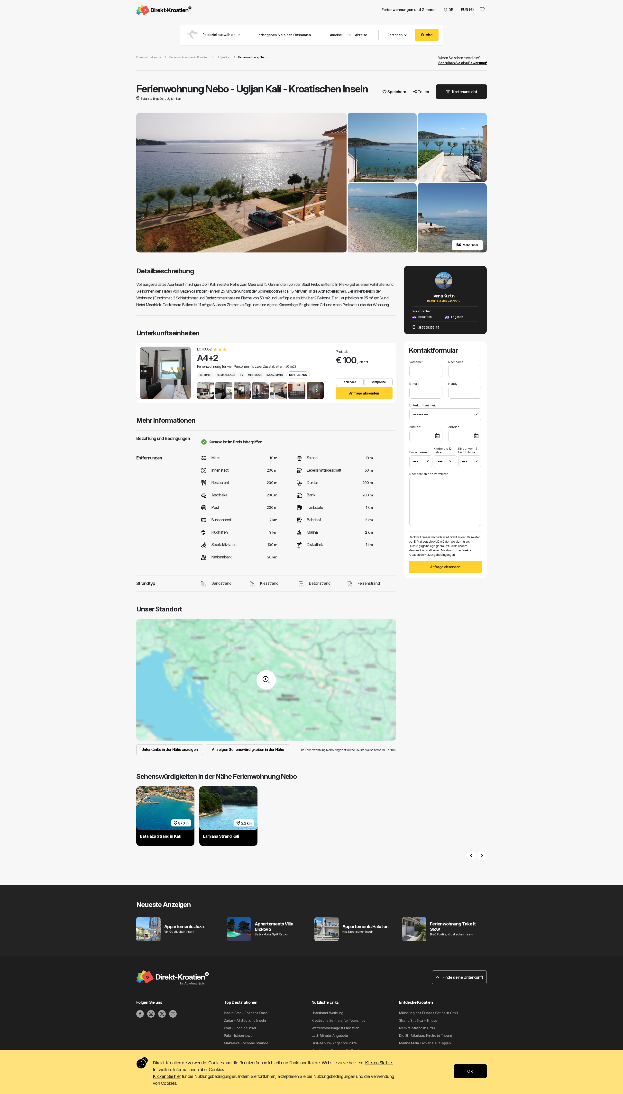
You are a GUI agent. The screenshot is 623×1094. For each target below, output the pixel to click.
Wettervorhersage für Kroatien (335, 1028)
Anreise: (415, 427)
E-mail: (414, 384)
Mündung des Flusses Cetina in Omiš (428, 1013)
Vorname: (416, 362)
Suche (426, 34)
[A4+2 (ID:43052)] (165, 373)
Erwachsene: (418, 452)
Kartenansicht (464, 91)
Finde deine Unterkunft (462, 977)
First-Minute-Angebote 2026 (334, 1043)
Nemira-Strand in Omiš (417, 1028)
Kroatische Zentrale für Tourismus (338, 1020)
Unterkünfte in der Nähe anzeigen (169, 749)
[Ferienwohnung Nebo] (241, 183)
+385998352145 (427, 327)
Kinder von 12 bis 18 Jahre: (467, 450)
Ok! (470, 1071)
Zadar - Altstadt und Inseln (245, 1020)
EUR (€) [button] (467, 9)
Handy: (453, 384)
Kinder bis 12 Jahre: (443, 450)
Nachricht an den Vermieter (428, 474)
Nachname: (456, 362)
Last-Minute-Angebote (330, 1035)
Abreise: (454, 427)
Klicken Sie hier (379, 1062)
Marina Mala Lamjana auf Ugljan (425, 1043)
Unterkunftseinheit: (423, 405)
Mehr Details (298, 374)
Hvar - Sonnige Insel (240, 1028)
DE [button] (451, 9)
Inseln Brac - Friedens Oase (246, 1013)
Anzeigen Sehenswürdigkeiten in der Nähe (248, 749)
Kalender (349, 382)
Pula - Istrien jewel (238, 1035)
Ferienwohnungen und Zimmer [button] (409, 9)
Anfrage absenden (364, 393)
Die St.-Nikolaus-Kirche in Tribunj (425, 1035)
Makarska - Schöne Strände (246, 1043)
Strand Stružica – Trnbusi (418, 1020)
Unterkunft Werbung (327, 1013)
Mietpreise (378, 382)
